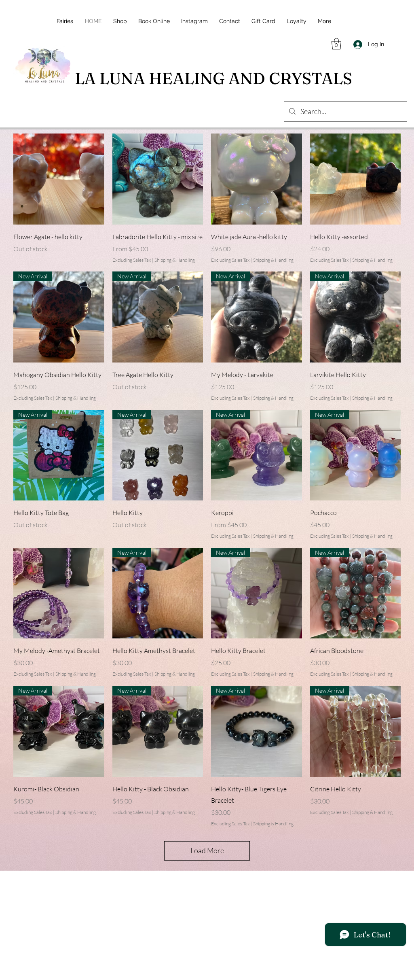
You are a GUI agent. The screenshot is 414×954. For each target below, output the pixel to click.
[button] (336, 44)
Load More (207, 850)
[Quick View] (58, 179)
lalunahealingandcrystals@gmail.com (210, 906)
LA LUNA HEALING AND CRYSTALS (213, 78)
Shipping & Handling (174, 260)
